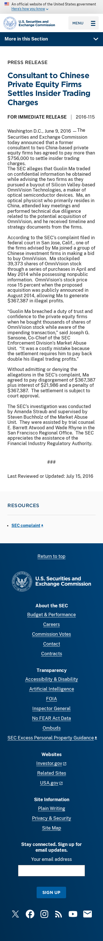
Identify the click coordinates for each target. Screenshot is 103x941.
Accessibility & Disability (51, 679)
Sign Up (51, 892)
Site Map (51, 828)
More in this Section (26, 39)
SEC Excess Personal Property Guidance (50, 738)
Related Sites (51, 773)
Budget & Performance (51, 614)
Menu (78, 23)
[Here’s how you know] (51, 7)
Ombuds (52, 728)
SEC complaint (25, 525)
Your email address (51, 859)
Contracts (51, 653)
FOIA (51, 699)
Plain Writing (51, 808)
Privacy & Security (51, 818)
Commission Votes (51, 634)
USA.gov (49, 783)
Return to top (51, 556)
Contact (51, 644)
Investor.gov (49, 763)
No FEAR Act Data (51, 718)
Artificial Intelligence (51, 689)
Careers (51, 624)
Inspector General (51, 708)
